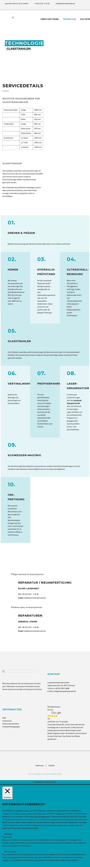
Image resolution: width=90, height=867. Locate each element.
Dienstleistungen (50, 19)
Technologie (69, 19)
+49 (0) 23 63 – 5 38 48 (29, 594)
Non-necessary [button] (8, 848)
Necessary (8, 834)
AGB (4, 718)
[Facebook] (83, 7)
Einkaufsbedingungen (11, 726)
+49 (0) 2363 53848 (61, 688)
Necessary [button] (6, 831)
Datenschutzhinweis (10, 723)
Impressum (7, 721)
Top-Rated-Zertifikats (71, 736)
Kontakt (51, 765)
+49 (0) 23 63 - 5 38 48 (42, 3)
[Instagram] (86, 7)
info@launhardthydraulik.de (65, 3)
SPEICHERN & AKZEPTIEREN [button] (14, 863)
